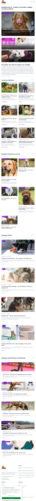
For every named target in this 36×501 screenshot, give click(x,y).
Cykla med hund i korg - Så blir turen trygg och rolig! (26, 472)
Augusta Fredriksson (4, 94)
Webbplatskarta (30, 497)
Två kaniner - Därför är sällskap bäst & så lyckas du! (26, 475)
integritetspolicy (4, 493)
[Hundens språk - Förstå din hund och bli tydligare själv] (18, 24)
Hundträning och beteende (7, 13)
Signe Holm (3, 177)
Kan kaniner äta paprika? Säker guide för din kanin (26, 473)
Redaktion (3, 482)
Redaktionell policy (24, 497)
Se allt (32, 79)
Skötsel (20, 101)
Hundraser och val (4, 101)
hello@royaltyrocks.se (6, 479)
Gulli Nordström (21, 94)
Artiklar (20, 465)
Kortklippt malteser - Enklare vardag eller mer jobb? (26, 470)
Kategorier (20, 482)
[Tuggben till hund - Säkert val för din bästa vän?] (18, 56)
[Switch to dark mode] (31, 2)
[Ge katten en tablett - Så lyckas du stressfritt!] (18, 44)
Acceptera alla (11, 498)
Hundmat (3, 51)
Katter (4, 298)
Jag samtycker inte (11, 495)
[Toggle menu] (34, 2)
